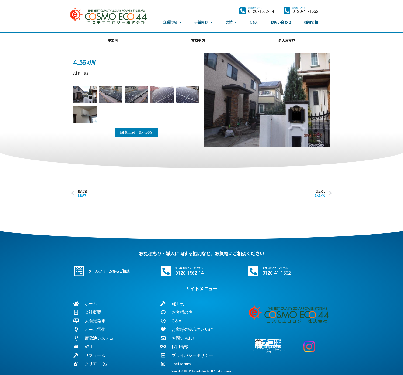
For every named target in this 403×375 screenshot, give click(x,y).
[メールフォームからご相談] (79, 271)
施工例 (113, 40)
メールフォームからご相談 (109, 271)
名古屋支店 (286, 40)
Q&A (253, 22)
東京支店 (198, 40)
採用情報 (311, 22)
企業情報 (170, 22)
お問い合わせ (281, 22)
